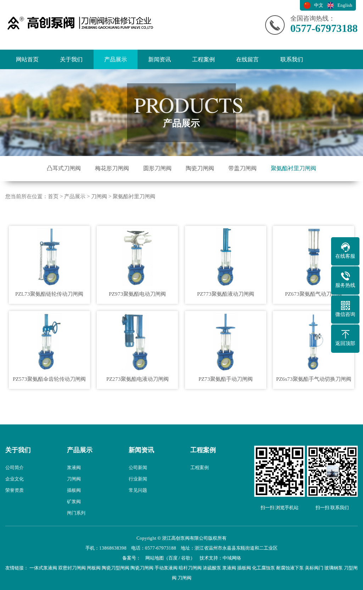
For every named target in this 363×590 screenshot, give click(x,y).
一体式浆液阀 (43, 567)
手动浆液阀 (166, 567)
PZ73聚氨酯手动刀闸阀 (226, 379)
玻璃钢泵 (333, 567)
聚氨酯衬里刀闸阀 (293, 168)
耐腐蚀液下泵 (290, 567)
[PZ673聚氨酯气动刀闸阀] (313, 257)
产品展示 (115, 59)
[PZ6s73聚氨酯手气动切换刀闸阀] (313, 342)
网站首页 (27, 59)
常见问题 (138, 490)
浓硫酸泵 (212, 567)
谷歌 (185, 558)
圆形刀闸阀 (157, 168)
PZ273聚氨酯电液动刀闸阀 (137, 379)
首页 (53, 196)
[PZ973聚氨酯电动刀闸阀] (137, 257)
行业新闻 (138, 479)
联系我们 (291, 59)
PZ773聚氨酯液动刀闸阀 (225, 294)
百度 (173, 558)
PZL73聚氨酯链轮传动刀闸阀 (49, 294)
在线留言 (247, 59)
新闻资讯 (159, 59)
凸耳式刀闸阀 (64, 168)
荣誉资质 (14, 490)
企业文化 (14, 479)
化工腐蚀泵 (263, 567)
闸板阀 (94, 567)
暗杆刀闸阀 (190, 567)
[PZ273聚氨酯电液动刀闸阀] (137, 342)
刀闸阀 (99, 196)
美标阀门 (314, 567)
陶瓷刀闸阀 (200, 168)
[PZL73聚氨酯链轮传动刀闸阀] (49, 257)
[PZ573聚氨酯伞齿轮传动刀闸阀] (49, 342)
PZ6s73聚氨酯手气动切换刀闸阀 (313, 379)
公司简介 (14, 467)
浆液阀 (74, 467)
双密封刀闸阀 (72, 567)
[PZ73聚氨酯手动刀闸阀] (225, 342)
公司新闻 (138, 467)
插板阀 (74, 490)
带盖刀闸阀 (242, 168)
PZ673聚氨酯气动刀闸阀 (313, 294)
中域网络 (232, 558)
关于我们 (71, 59)
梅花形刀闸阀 (112, 168)
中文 (318, 5)
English (344, 5)
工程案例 (203, 59)
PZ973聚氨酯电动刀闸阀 (137, 294)
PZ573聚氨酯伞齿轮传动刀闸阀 (49, 379)
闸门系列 (76, 513)
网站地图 (154, 558)
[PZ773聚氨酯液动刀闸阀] (225, 257)
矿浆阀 (74, 501)
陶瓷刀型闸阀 (115, 567)
